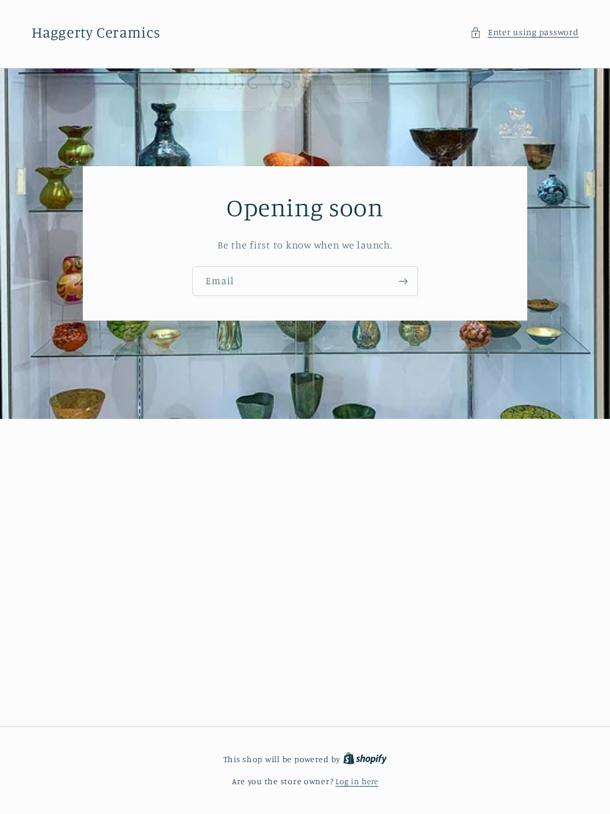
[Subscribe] (403, 281)
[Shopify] (365, 759)
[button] (524, 32)
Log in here (356, 781)
